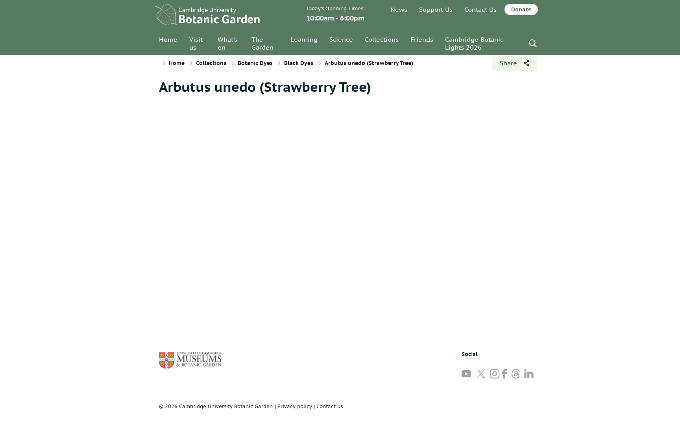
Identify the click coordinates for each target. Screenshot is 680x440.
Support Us (436, 9)
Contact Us (480, 9)
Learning (304, 39)
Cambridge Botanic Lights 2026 (474, 43)
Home (168, 39)
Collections (382, 39)
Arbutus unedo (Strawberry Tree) (265, 86)
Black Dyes (298, 63)
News (398, 9)
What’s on (227, 43)
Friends (421, 39)
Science (341, 39)
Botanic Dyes (255, 63)
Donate (521, 9)
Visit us (196, 43)
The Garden (262, 43)
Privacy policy (294, 406)
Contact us (329, 406)
